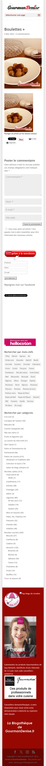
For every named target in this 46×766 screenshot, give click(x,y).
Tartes (11, 562)
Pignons (25, 385)
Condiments (11, 481)
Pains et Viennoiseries (13, 448)
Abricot (14, 356)
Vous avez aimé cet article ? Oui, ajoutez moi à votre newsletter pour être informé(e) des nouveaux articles (21, 232)
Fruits (8, 570)
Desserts (10, 547)
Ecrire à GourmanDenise (16, 759)
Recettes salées (11, 471)
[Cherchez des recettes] (30, 593)
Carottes (17, 364)
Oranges (24, 381)
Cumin (15, 368)
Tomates (14, 401)
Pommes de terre (29, 389)
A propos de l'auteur (13, 421)
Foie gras (23, 368)
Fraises (31, 368)
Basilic (36, 360)
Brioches (12, 550)
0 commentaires (23, 34)
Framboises (9, 372)
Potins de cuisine (11, 456)
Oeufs (33, 377)
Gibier (9, 493)
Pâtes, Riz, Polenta (14, 516)
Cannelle (8, 364)
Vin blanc (8, 405)
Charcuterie (11, 474)
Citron (7, 368)
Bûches (11, 554)
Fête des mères (21, 372)
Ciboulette (36, 364)
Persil (17, 385)
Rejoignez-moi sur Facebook (19, 284)
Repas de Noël (10, 397)
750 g (7, 356)
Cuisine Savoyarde (12, 428)
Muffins (9, 574)
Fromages (10, 489)
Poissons (10, 520)
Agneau (22, 356)
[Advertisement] (20, 318)
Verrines (30, 401)
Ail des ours (9, 360)
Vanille (22, 401)
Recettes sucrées (11, 532)
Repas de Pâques (24, 397)
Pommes (17, 389)
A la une (7, 417)
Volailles (9, 528)
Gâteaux (11, 558)
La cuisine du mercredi (14, 440)
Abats (10, 478)
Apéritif (28, 360)
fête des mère (10, 432)
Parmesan (9, 385)
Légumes (10, 497)
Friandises (10, 566)
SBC (6, 401)
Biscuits (9, 535)
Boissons (8, 424)
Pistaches (33, 385)
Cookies (9, 543)
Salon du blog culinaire (16, 467)
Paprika (32, 381)
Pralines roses (10, 393)
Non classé (9, 444)
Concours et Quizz (14, 463)
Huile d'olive (34, 372)
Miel (6, 377)
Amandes (19, 360)
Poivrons (8, 389)
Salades (11, 504)
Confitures (10, 539)
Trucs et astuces (11, 578)
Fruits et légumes (11, 436)
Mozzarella (15, 377)
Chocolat (26, 364)
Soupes (11, 508)
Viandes (9, 524)
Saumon (36, 397)
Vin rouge (18, 405)
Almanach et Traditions (16, 459)
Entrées (9, 485)
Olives (16, 381)
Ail (29, 356)
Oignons (8, 381)
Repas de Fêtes (23, 393)
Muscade (24, 377)
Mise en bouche (13, 512)
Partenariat (9, 452)
